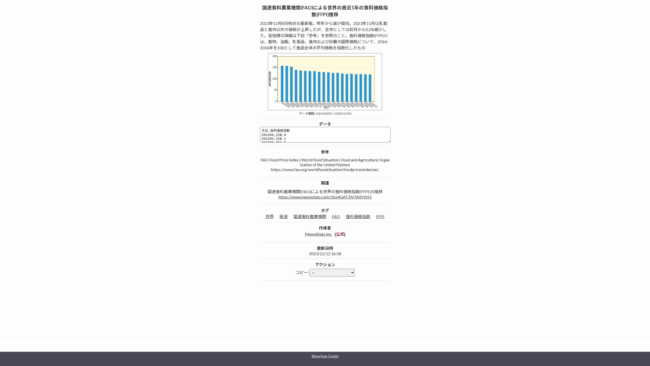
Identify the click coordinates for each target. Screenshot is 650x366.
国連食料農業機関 (310, 216)
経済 (284, 216)
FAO (336, 216)
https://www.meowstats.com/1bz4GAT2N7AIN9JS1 (325, 196)
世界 (270, 216)
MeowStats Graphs (325, 356)
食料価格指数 (358, 216)
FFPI (380, 216)
